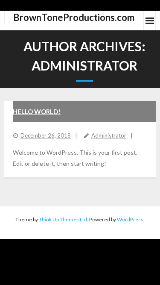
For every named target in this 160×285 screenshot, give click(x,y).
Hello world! (37, 111)
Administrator (108, 135)
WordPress (130, 219)
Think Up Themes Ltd (63, 219)
